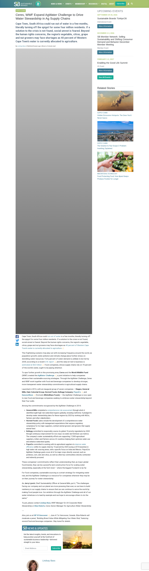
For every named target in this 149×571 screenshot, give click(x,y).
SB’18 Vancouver (41, 515)
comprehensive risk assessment (60, 410)
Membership (80, 4)
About (111, 4)
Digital (104, 4)
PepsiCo (77, 392)
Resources (93, 4)
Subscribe (120, 4)
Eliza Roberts (39, 506)
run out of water (54, 336)
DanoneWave (27, 395)
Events (69, 4)
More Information (105, 26)
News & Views (56, 4)
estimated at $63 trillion (32, 365)
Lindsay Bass (21, 46)
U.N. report (49, 362)
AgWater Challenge (46, 375)
